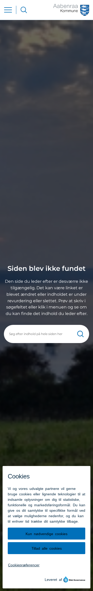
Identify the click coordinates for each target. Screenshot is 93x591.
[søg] (24, 10)
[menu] (8, 10)
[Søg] (80, 334)
